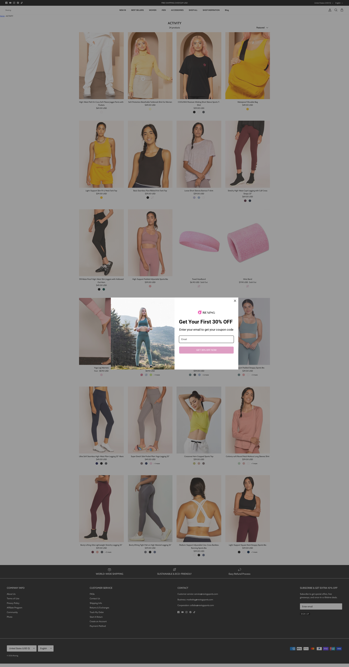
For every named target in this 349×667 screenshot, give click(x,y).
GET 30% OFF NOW (206, 350)
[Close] (235, 301)
